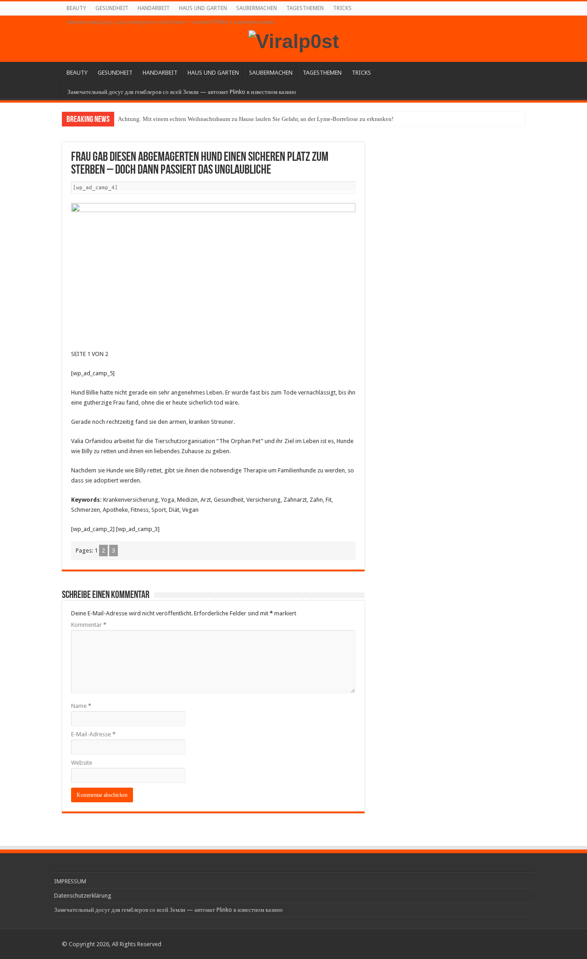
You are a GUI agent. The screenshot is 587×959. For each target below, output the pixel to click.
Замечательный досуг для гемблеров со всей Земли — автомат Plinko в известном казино (170, 22)
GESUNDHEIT (111, 8)
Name (81, 705)
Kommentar (88, 624)
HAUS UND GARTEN (203, 8)
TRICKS (342, 8)
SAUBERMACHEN (256, 8)
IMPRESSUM (70, 881)
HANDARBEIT (154, 8)
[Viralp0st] (294, 40)
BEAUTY (76, 8)
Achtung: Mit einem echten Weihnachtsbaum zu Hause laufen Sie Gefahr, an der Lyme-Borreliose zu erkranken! (255, 118)
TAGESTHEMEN (305, 8)
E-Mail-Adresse (93, 734)
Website (81, 762)
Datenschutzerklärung (82, 895)
